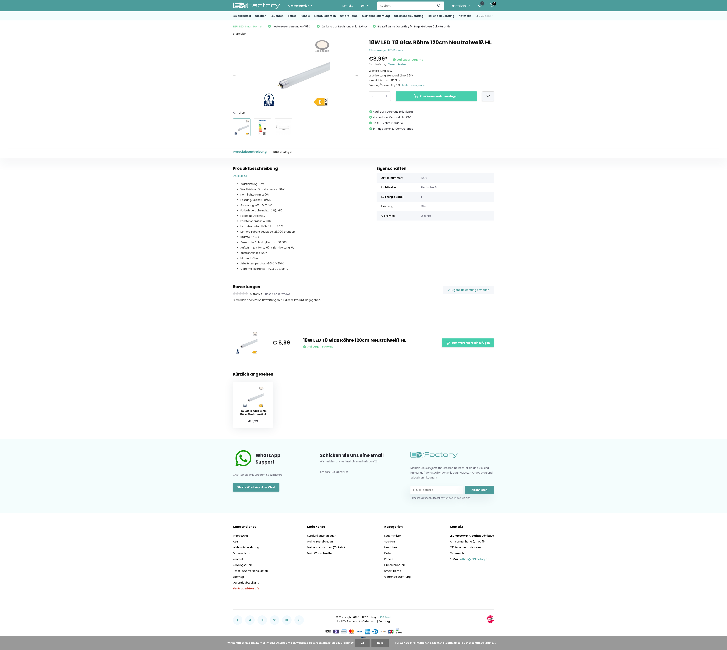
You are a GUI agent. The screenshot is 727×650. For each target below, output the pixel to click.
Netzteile (465, 16)
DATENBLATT (241, 176)
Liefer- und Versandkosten (250, 571)
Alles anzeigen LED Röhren (386, 50)
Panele (305, 16)
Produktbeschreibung (250, 152)
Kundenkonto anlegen (321, 536)
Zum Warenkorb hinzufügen (439, 96)
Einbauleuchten (325, 16)
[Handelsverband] (490, 619)
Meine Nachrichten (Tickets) (326, 547)
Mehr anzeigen (412, 85)
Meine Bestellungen (320, 541)
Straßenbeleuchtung (409, 16)
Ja (362, 643)
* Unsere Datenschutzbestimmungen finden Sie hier (440, 498)
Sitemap (238, 577)
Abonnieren (479, 490)
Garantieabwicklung (246, 583)
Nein (380, 643)
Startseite (239, 34)
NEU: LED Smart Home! (247, 26)
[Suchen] (439, 6)
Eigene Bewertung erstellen (470, 290)
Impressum (240, 536)
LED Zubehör (484, 16)
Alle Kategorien (298, 6)
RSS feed (385, 617)
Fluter (292, 16)
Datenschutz (241, 553)
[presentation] (234, 76)
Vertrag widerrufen (247, 588)
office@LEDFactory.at (474, 559)
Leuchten (277, 16)
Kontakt (347, 6)
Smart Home (349, 16)
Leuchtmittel (242, 16)
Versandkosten (397, 64)
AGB (235, 541)
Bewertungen (283, 152)
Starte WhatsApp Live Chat (256, 487)
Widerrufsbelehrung (246, 547)
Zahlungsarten (242, 565)
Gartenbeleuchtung (376, 16)
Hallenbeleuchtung (441, 16)
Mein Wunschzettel (319, 553)
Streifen (260, 16)
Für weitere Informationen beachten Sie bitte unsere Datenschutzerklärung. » (445, 643)
